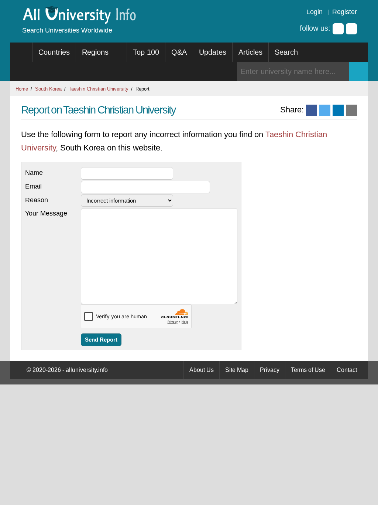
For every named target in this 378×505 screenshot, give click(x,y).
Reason (36, 200)
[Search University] (358, 71)
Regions (96, 52)
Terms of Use (308, 370)
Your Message (46, 213)
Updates (212, 52)
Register (344, 12)
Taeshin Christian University (98, 89)
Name (34, 172)
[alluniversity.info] (79, 21)
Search (286, 52)
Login (314, 12)
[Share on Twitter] (324, 110)
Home (22, 89)
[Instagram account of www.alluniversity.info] (351, 28)
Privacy (269, 370)
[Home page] (21, 52)
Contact (347, 370)
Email (33, 186)
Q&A (179, 52)
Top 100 (146, 52)
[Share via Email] (351, 110)
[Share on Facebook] (311, 110)
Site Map (236, 370)
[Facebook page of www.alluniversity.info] (338, 28)
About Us (201, 370)
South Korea (48, 89)
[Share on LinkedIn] (338, 110)
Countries (54, 52)
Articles (250, 52)
